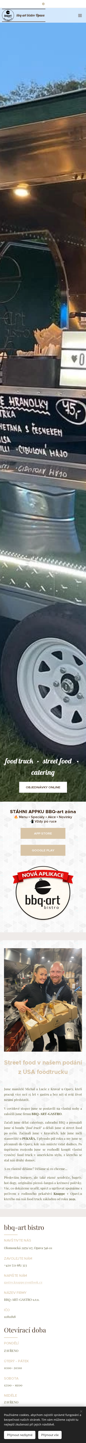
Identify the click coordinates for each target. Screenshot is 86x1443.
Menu (80, 15)
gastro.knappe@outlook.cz (23, 1282)
